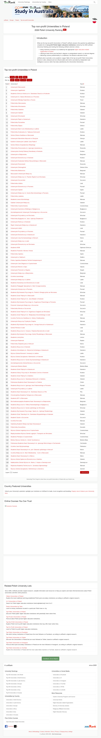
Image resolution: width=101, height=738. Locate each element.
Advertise (47, 731)
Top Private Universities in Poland (16, 617)
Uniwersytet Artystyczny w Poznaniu (21, 289)
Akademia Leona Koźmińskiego (20, 199)
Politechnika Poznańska (18, 122)
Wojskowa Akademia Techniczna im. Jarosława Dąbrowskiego (29, 465)
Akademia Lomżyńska (17, 337)
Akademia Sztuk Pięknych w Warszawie (22, 295)
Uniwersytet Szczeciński (18, 180)
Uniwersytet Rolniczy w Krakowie (20, 222)
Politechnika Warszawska (18, 103)
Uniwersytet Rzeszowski (18, 164)
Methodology (36, 731)
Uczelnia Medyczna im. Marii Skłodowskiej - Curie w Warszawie (30, 453)
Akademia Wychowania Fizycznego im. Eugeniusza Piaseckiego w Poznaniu (33, 302)
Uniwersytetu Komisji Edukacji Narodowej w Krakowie (26, 151)
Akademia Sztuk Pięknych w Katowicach (23, 369)
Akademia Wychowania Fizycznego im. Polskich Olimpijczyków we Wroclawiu (34, 292)
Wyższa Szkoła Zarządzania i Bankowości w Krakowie (27, 356)
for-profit (29, 80)
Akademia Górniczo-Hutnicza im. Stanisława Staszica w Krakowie (30, 93)
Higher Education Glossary (60, 711)
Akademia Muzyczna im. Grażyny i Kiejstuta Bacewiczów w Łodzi (30, 331)
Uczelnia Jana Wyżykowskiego (20, 446)
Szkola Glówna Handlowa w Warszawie (22, 135)
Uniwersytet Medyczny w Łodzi (20, 241)
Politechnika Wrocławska (18, 106)
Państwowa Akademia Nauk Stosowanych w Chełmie (26, 382)
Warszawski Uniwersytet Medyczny (21, 173)
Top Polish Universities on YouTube (16, 648)
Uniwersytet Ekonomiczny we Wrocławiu (23, 244)
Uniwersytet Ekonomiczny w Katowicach (23, 234)
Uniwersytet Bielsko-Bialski (19, 366)
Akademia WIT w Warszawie (19, 398)
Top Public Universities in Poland (15, 611)
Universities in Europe (11, 705)
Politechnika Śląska (16, 125)
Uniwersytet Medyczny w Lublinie (20, 279)
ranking (12, 77)
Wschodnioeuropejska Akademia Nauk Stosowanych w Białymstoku (31, 401)
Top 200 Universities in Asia (13, 689)
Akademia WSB (15, 247)
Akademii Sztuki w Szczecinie (19, 417)
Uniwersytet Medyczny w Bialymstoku (22, 273)
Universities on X (57, 677)
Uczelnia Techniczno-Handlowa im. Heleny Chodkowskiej (27, 318)
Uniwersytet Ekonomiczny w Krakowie (22, 157)
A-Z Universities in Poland (14, 601)
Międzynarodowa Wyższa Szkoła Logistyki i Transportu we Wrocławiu (31, 433)
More (49, 2)
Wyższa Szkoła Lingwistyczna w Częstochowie (25, 430)
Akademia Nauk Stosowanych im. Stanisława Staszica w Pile (29, 392)
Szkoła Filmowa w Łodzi (18, 327)
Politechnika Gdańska (17, 109)
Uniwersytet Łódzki (16, 228)
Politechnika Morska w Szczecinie (21, 308)
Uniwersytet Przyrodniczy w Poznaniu (22, 231)
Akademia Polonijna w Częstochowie (21, 437)
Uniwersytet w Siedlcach (18, 257)
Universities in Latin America (13, 702)
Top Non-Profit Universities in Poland (17, 622)
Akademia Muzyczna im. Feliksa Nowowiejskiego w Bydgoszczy (30, 404)
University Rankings (24, 2)
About (30, 731)
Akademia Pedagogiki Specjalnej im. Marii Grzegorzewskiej (28, 286)
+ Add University (84, 472)
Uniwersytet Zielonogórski (18, 167)
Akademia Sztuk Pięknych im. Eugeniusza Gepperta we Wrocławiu (30, 311)
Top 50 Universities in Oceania (14, 692)
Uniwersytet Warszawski (18, 87)
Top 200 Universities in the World (14, 674)
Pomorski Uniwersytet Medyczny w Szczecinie (24, 305)
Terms (52, 731)
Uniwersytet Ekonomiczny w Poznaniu (22, 186)
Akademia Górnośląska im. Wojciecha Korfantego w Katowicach (29, 350)
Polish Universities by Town (14, 606)
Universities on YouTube (59, 683)
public (12, 80)
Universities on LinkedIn (59, 689)
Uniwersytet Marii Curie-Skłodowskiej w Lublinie (25, 129)
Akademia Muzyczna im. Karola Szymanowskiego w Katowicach (30, 360)
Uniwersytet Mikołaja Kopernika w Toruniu (23, 100)
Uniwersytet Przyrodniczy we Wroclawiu (22, 215)
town (21, 77)
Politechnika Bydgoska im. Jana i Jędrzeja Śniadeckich (27, 218)
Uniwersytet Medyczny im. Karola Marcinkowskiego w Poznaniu (29, 193)
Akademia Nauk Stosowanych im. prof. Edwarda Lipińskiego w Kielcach (32, 449)
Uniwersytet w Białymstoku (19, 154)
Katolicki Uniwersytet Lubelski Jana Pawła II (24, 141)
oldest (25, 77)
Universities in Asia (11, 711)
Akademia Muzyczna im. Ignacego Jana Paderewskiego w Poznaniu (31, 385)
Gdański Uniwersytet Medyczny (20, 202)
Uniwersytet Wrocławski (18, 116)
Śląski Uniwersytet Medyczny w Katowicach (24, 225)
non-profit (23, 80)
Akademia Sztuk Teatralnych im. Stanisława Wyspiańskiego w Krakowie (32, 414)
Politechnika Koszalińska (18, 427)
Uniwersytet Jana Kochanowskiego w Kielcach (24, 238)
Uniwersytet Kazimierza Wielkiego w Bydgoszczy (25, 209)
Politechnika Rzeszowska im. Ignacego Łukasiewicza (26, 148)
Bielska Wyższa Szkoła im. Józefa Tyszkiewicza (25, 440)
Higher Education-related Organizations (63, 702)
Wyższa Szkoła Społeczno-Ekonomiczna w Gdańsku (26, 459)
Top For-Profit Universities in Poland (16, 627)
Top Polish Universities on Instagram (17, 642)
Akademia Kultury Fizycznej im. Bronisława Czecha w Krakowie (29, 372)
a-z (16, 77)
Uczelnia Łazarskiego (17, 276)
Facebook (10, 726)
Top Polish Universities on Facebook (17, 632)
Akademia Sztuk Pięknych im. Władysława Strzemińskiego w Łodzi (30, 315)
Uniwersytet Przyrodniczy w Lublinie (21, 388)
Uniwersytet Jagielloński (18, 90)
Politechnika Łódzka (16, 183)
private (17, 80)
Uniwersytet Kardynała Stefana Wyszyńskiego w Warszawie (28, 161)
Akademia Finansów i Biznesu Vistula (22, 250)
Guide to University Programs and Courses (64, 696)
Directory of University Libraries (61, 705)
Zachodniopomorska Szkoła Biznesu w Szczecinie (25, 363)
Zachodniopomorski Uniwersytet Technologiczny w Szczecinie (29, 212)
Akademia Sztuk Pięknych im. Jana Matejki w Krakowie (27, 299)
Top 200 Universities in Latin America (15, 680)
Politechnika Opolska (17, 254)
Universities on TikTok (58, 686)
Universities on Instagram (59, 680)
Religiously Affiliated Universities (61, 708)
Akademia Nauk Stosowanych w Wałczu (22, 456)
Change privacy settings (66, 731)
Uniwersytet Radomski (17, 340)
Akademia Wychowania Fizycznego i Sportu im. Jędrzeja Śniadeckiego (31, 411)
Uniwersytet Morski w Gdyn (19, 267)
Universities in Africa (11, 708)
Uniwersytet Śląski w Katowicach (20, 119)
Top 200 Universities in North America (15, 677)
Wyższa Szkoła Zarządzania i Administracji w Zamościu (27, 469)
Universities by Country (39, 2)
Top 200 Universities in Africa (13, 686)
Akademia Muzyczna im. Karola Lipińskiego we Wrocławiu (28, 408)
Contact (42, 731)
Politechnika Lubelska (17, 196)
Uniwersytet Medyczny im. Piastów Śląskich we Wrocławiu (28, 177)
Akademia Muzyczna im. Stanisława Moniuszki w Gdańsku (28, 379)
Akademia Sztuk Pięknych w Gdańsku (22, 376)
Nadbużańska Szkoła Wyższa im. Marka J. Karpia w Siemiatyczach (31, 462)
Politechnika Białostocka (18, 170)
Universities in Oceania (12, 714)
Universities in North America (13, 699)
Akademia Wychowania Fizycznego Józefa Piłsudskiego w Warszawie (31, 334)
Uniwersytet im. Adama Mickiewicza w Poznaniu (25, 97)
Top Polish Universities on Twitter (16, 637)
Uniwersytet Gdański (17, 113)
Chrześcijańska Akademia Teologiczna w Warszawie (26, 395)
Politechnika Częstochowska (19, 206)
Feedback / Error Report (50, 659)
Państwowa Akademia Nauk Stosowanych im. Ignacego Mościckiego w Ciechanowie (35, 443)
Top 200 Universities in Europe (14, 683)
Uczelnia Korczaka (16, 421)
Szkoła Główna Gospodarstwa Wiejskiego (23, 145)
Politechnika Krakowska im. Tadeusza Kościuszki (25, 132)
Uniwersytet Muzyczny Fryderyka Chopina (23, 321)
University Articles (57, 699)
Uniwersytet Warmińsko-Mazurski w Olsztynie (24, 138)
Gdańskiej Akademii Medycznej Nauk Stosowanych (26, 424)
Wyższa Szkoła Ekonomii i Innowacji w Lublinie (25, 353)
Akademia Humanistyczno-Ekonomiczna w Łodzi (25, 283)
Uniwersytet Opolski (17, 190)
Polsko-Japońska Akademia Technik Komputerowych (26, 260)
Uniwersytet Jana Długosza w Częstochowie (24, 263)
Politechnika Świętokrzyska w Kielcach (22, 344)
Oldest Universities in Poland (14, 596)
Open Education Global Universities (15, 721)
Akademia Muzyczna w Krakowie (20, 347)
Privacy (57, 731)
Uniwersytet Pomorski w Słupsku (20, 270)
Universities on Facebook (59, 674)
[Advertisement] (18, 48)
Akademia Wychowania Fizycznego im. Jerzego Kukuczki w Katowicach (32, 324)
